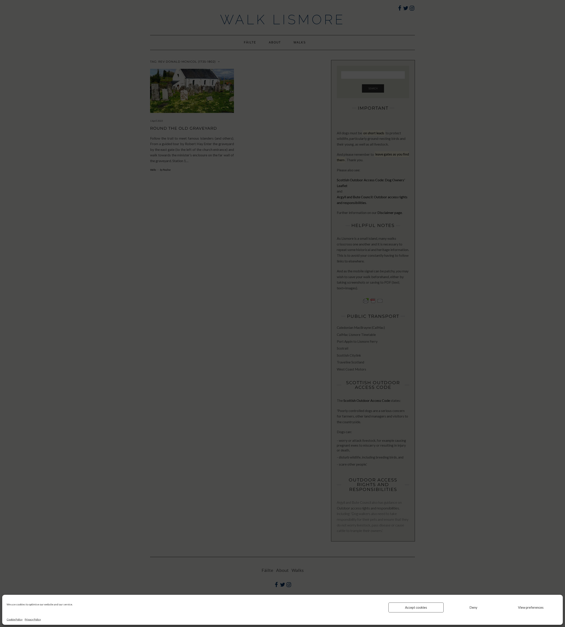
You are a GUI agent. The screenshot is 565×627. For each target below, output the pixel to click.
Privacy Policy (33, 619)
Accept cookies (416, 607)
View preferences (531, 607)
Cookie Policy (15, 619)
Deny (473, 607)
